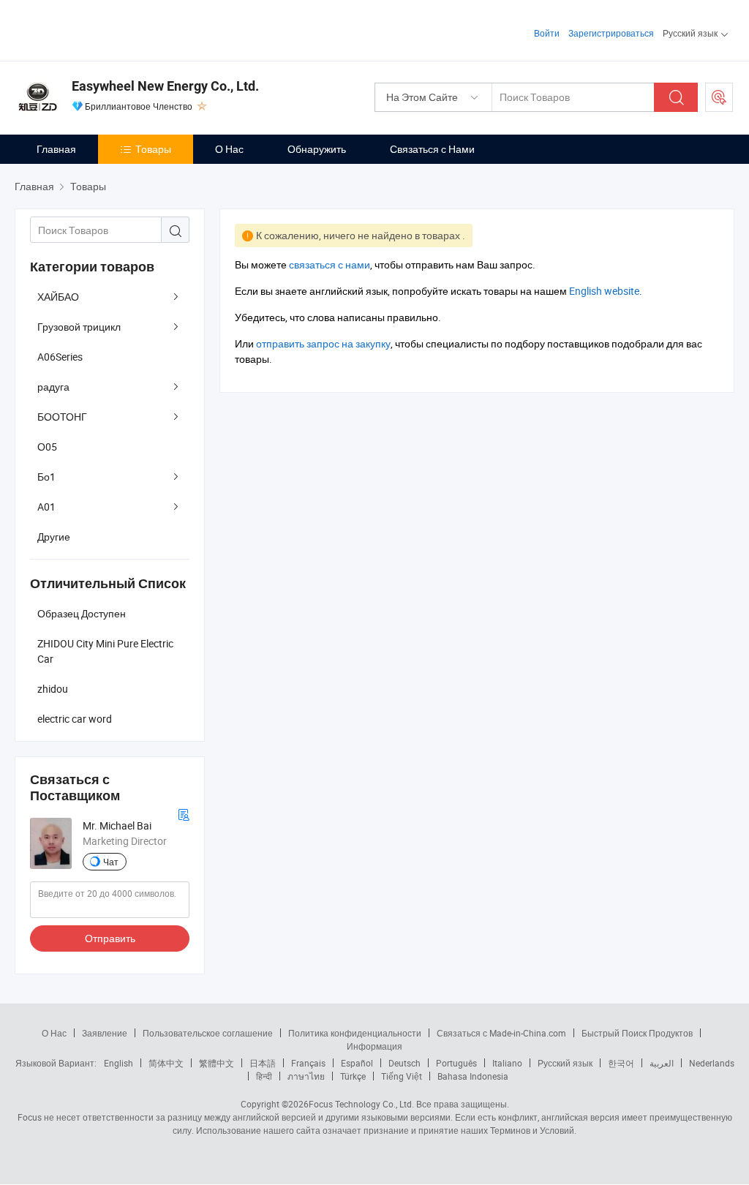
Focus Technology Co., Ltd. (361, 1104)
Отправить (110, 938)
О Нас (229, 149)
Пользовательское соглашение (208, 1033)
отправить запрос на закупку (323, 343)
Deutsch (404, 1063)
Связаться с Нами (432, 149)
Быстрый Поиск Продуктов (637, 1033)
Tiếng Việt (401, 1076)
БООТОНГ (62, 417)
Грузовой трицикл (79, 327)
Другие (53, 536)
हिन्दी (264, 1076)
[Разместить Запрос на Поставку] (719, 97)
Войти (547, 33)
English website (604, 291)
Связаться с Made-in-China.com (501, 1033)
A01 (46, 507)
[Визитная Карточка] (183, 813)
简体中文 (166, 1063)
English (118, 1063)
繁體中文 (216, 1063)
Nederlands (711, 1063)
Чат (110, 862)
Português (456, 1063)
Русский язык (565, 1063)
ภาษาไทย (306, 1076)
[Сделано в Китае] (109, 29)
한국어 (621, 1063)
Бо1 (46, 477)
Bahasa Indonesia (472, 1076)
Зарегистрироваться (611, 33)
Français (308, 1063)
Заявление (104, 1033)
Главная (56, 149)
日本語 (262, 1063)
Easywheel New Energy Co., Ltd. (165, 86)
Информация (374, 1046)
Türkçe (353, 1076)
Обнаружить (316, 149)
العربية (662, 1063)
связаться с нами (329, 264)
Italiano (507, 1063)
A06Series (60, 357)
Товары (153, 149)
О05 (47, 447)
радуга (53, 387)
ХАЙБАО (58, 297)
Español (357, 1063)
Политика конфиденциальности (354, 1033)
